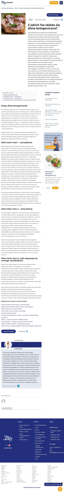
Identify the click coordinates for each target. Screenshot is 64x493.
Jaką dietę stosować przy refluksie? (52, 105)
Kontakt (37, 456)
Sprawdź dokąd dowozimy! (32, 487)
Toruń (33, 465)
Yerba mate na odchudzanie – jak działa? (13, 311)
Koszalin (49, 479)
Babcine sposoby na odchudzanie (11, 309)
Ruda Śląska (50, 476)
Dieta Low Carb (24, 431)
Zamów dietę (53, 2)
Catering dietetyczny (7, 8)
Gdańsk (49, 471)
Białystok (3, 471)
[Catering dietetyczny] (8, 438)
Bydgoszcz (4, 465)
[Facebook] (7, 445)
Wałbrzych (34, 467)
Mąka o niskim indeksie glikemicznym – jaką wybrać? (17, 306)
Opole (49, 477)
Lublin (18, 467)
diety (12, 116)
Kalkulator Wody (55, 439)
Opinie (37, 430)
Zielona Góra (35, 474)
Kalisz (2, 480)
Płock (18, 477)
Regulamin (38, 452)
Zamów (55, 188)
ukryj (11, 92)
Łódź (2, 470)
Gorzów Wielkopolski (6, 482)
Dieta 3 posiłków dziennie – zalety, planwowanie (15, 323)
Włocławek (4, 476)
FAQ (36, 459)
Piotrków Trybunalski (52, 467)
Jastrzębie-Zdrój (5, 473)
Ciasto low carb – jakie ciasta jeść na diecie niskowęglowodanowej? (21, 326)
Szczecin (19, 470)
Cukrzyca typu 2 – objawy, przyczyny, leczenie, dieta (17, 321)
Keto (2, 109)
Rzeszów (34, 470)
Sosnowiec (19, 465)
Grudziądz (34, 480)
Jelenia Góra (20, 480)
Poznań (3, 468)
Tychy (48, 474)
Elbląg (49, 480)
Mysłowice (19, 479)
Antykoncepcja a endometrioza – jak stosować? (15, 304)
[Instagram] (9, 445)
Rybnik (49, 473)
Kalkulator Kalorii (55, 435)
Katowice (19, 471)
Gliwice (34, 468)
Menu (36, 427)
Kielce (49, 470)
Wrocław (34, 471)
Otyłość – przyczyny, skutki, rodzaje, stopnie (14, 319)
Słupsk (33, 476)
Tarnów (18, 476)
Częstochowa (50, 468)
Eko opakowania (39, 441)
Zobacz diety (50, 147)
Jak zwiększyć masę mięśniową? (51, 99)
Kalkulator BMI (55, 437)
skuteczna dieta (14, 287)
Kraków (18, 468)
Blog (16, 8)
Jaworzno (19, 473)
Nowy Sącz (4, 479)
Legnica (34, 473)
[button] (61, 2)
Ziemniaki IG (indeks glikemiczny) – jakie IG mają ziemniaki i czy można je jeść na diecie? (53, 112)
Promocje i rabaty (40, 432)
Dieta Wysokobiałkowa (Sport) (24, 435)
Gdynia (3, 467)
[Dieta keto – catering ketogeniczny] (53, 160)
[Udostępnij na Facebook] (62, 19)
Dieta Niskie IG (24, 439)
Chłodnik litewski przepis (8, 313)
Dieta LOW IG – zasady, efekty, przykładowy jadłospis (52, 125)
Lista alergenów (39, 434)
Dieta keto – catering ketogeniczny (50, 173)
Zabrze (18, 474)
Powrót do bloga (53, 15)
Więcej (48, 188)
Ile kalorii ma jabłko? (51, 119)
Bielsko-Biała (4, 483)
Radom (49, 465)
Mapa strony (38, 443)
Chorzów (49, 482)
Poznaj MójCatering (40, 425)
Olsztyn (34, 477)
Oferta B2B (38, 449)
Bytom (33, 482)
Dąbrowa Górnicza (21, 482)
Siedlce (3, 474)
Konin (33, 479)
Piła (2, 477)
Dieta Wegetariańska (25, 429)
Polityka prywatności (41, 454)
